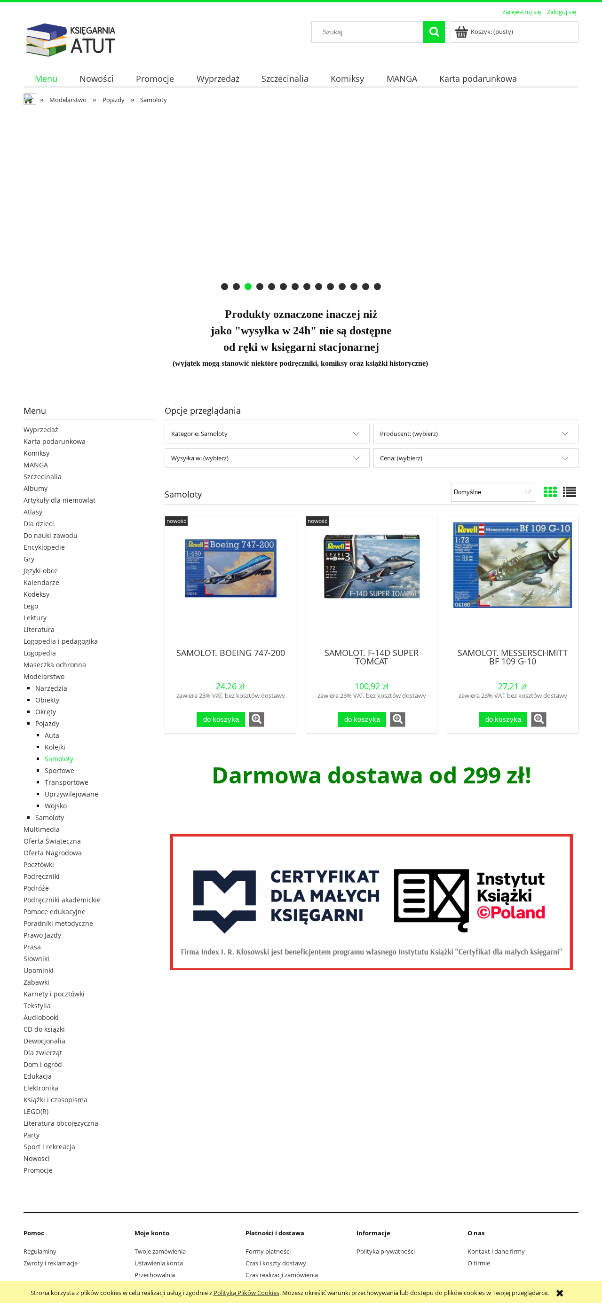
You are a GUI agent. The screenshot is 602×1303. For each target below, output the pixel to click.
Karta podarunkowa (55, 441)
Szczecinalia (43, 476)
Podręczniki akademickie (62, 899)
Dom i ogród (43, 1064)
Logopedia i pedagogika (61, 641)
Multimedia (42, 829)
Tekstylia (37, 1005)
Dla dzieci (39, 523)
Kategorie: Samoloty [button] (199, 433)
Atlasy (33, 511)
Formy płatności (268, 1251)
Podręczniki (42, 876)
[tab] (224, 286)
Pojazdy (47, 723)
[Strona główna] (71, 38)
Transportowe (66, 782)
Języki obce (41, 570)
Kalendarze (41, 582)
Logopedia (40, 652)
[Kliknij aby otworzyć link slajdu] (292, 201)
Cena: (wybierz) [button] (401, 458)
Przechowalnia (155, 1275)
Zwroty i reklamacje (51, 1263)
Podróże (36, 888)
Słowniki (36, 958)
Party (32, 1134)
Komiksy (36, 453)
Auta (52, 735)
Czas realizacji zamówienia (282, 1275)
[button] (256, 719)
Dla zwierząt (43, 1052)
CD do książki (44, 1029)
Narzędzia (51, 688)
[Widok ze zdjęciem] (550, 492)
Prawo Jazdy (42, 935)
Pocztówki (39, 864)
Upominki (39, 970)
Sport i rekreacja (49, 1146)
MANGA (36, 464)
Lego (31, 605)
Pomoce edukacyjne (55, 911)
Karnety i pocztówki (54, 993)
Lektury (35, 617)
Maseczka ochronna (55, 664)
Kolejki (55, 746)
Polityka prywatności (385, 1251)
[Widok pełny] (569, 492)
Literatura (39, 629)
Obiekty (47, 699)
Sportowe (59, 770)
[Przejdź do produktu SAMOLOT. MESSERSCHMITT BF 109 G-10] (512, 581)
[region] (301, 201)
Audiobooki (41, 1017)
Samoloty (59, 758)
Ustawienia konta (159, 1263)
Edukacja (38, 1076)
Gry (29, 558)
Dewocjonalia (44, 1040)
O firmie (478, 1263)
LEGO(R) (36, 1111)
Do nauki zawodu (51, 535)
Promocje (38, 1170)
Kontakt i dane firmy (496, 1251)
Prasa (32, 946)
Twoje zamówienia (160, 1251)
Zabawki (36, 982)
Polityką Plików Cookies (246, 1292)
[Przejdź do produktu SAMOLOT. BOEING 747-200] (230, 581)
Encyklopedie (44, 547)
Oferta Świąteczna (52, 841)
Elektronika (41, 1087)
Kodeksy (36, 594)
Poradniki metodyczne (58, 923)
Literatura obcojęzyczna (61, 1123)
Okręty (45, 711)
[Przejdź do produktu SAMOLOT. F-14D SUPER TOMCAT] (371, 581)
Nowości (37, 1158)
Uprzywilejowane (71, 794)
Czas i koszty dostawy (276, 1263)
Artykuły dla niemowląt (59, 500)
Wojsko (56, 805)
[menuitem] (46, 79)
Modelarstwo (44, 676)
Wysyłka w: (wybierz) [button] (200, 458)
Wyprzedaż (41, 429)
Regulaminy (40, 1251)
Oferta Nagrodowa (53, 852)
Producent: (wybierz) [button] (409, 433)
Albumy (36, 488)
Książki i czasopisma (55, 1099)
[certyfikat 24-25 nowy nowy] (371, 902)
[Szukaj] (434, 32)
